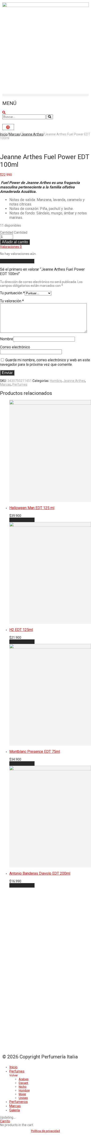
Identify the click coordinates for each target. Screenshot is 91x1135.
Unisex (23, 1098)
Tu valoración (12, 301)
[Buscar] (49, 116)
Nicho (23, 1086)
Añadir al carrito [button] (22, 520)
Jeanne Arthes (32, 134)
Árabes (23, 1079)
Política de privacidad (45, 1131)
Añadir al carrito (15, 242)
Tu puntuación (12, 293)
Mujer (22, 1094)
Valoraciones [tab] (11, 247)
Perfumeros (18, 1102)
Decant (23, 1083)
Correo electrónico (15, 347)
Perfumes (19, 384)
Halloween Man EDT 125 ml (31, 508)
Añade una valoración (17, 261)
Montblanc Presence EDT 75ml (34, 751)
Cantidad (6, 232)
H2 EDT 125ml (21, 629)
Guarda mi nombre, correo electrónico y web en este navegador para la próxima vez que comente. (45, 362)
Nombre (6, 339)
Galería (14, 1110)
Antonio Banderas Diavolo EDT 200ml (39, 873)
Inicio (3, 134)
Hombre (56, 381)
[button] (45, 95)
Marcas (14, 134)
